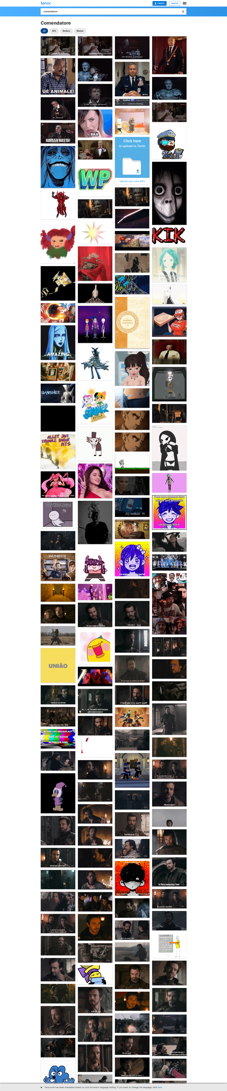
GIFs (54, 31)
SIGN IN (174, 3)
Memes (80, 31)
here (160, 1087)
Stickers (66, 31)
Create (161, 3)
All (44, 31)
